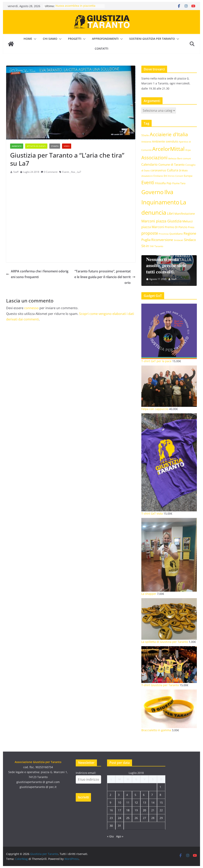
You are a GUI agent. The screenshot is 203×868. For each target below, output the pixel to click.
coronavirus (158, 170)
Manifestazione (184, 213)
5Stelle (145, 135)
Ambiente (17, 146)
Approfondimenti (105, 39)
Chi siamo (50, 39)
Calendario (149, 164)
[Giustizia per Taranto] (11, 44)
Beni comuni (184, 158)
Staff (15, 172)
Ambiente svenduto (165, 141)
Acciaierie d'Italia (169, 134)
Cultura (172, 170)
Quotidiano (176, 233)
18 (127, 810)
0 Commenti (50, 172)
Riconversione (162, 239)
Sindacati (178, 240)
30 (111, 825)
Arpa (188, 149)
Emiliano (158, 175)
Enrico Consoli (175, 175)
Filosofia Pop (163, 183)
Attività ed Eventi (36, 146)
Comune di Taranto (171, 164)
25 (127, 818)
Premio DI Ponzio (176, 227)
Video (67, 146)
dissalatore (147, 175)
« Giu (110, 836)
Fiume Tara (178, 183)
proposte (149, 233)
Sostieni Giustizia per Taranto (152, 39)
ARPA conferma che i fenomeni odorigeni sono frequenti (39, 274)
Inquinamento (160, 202)
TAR (152, 246)
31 (119, 825)
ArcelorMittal (168, 148)
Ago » (119, 836)
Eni (165, 176)
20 (144, 810)
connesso (31, 308)
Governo (152, 192)
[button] (34, 39)
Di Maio (183, 170)
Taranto (158, 246)
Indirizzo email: (86, 773)
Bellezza (172, 158)
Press (191, 227)
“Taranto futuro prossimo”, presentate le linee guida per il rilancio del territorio (102, 277)
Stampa (54, 146)
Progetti (74, 39)
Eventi (65, 172)
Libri (170, 213)
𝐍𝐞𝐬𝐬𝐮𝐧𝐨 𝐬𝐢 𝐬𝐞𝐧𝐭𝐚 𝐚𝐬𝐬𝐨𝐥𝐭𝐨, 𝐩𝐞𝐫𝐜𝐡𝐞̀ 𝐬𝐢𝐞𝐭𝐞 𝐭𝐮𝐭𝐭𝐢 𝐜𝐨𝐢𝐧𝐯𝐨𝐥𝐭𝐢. (166, 265)
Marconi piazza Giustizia (161, 220)
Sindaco (190, 239)
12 (136, 802)
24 (119, 818)
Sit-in (145, 246)
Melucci (187, 221)
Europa (188, 176)
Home (28, 39)
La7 (79, 172)
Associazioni (154, 158)
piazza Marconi (152, 227)
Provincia (164, 233)
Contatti (101, 48)
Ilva (73, 172)
